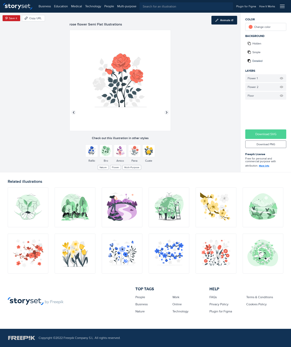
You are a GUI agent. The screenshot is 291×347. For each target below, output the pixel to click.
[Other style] (91, 150)
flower (115, 167)
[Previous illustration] (73, 112)
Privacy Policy (218, 304)
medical (76, 6)
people (109, 6)
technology (93, 6)
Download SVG (265, 134)
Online (177, 304)
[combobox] (186, 6)
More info (264, 165)
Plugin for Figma (220, 311)
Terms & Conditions (259, 297)
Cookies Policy (256, 304)
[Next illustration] (166, 112)
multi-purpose (126, 6)
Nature (103, 167)
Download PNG (266, 144)
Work (175, 297)
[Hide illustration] (281, 78)
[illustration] (28, 207)
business (45, 6)
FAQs (213, 297)
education (61, 6)
